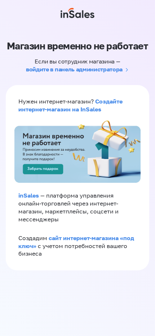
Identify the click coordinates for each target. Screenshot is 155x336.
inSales (28, 195)
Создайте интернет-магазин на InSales (70, 105)
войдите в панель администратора (74, 69)
